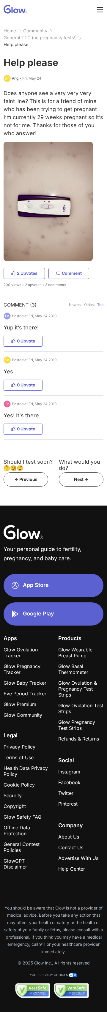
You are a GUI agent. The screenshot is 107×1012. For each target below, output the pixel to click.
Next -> (81, 479)
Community (35, 31)
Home (10, 31)
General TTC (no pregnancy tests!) (40, 37)
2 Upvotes (27, 273)
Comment (72, 273)
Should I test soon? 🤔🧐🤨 (28, 465)
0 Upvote (26, 340)
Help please (16, 44)
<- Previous (26, 479)
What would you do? (79, 465)
